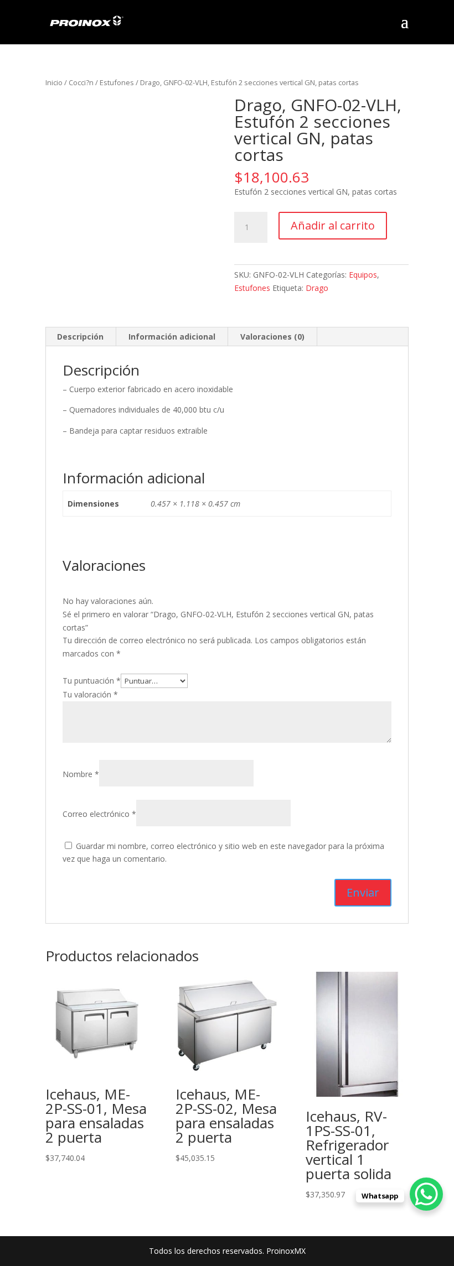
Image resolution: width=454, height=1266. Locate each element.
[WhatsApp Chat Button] (426, 1194)
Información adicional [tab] (171, 336)
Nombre (81, 774)
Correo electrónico (99, 814)
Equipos (363, 274)
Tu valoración (90, 694)
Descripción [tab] (80, 336)
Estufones (117, 82)
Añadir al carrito (333, 225)
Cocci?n (81, 82)
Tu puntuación (92, 680)
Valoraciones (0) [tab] (272, 336)
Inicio (54, 82)
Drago (317, 288)
